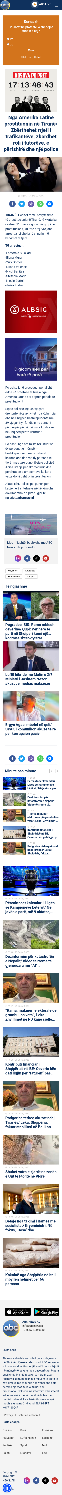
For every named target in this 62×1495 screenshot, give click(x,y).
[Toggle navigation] (56, 5)
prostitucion (14, 576)
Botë (23, 1430)
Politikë (7, 1445)
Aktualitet (30, 570)
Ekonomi (25, 1453)
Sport (23, 1445)
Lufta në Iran (28, 1438)
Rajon (6, 1453)
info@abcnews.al (33, 1326)
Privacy (8, 1415)
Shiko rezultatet (31, 57)
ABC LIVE (45, 4)
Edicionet (47, 1438)
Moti (45, 1445)
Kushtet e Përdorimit (27, 1415)
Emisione (47, 1430)
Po (11, 39)
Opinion (7, 1430)
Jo (11, 45)
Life (44, 1453)
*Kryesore (13, 570)
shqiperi (31, 576)
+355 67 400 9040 (33, 1330)
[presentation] (52, 771)
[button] (7, 1488)
